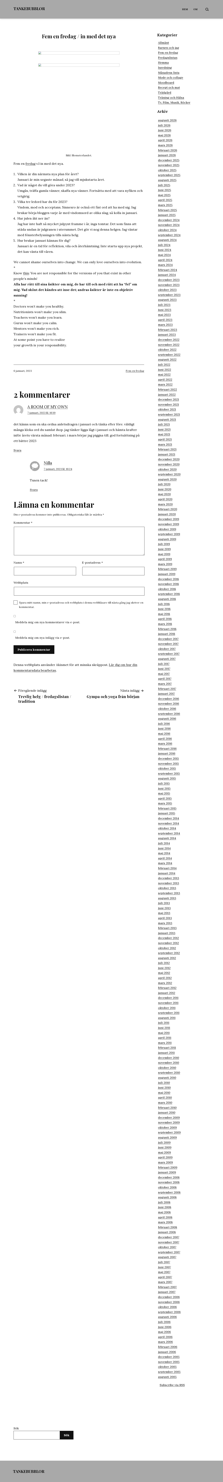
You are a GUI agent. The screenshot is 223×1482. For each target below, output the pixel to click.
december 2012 (168, 938)
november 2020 (169, 464)
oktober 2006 (167, 1307)
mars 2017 (165, 684)
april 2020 (165, 499)
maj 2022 (164, 374)
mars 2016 (165, 743)
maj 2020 (164, 494)
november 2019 (168, 524)
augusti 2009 (167, 1137)
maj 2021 (164, 434)
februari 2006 (167, 1347)
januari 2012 (166, 993)
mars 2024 (165, 265)
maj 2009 (164, 1152)
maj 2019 (164, 554)
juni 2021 (164, 429)
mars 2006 (165, 1342)
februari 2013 (167, 928)
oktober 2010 (167, 1067)
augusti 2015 (167, 778)
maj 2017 (164, 674)
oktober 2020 (167, 469)
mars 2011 (165, 1043)
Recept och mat (169, 87)
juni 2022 (164, 369)
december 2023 (169, 280)
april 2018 (165, 619)
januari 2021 (166, 454)
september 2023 (169, 295)
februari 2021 (167, 449)
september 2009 (169, 1132)
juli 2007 (164, 1262)
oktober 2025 (167, 170)
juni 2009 (164, 1147)
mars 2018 (165, 624)
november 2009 (169, 1122)
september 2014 (169, 833)
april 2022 (165, 379)
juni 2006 (164, 1327)
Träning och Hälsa (171, 97)
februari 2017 (167, 689)
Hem (185, 9)
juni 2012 (164, 968)
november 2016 (168, 703)
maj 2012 (164, 973)
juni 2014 (164, 848)
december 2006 (169, 1297)
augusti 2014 (167, 838)
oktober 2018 (167, 589)
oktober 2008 (167, 1187)
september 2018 (169, 594)
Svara (17, 450)
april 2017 (164, 678)
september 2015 (169, 773)
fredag (30, 164)
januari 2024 (167, 275)
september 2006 (169, 1312)
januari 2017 (166, 693)
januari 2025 (167, 215)
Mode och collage (170, 77)
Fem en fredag (135, 370)
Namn (19, 562)
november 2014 (168, 823)
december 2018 (168, 579)
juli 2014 (164, 843)
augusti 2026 (167, 120)
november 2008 (169, 1182)
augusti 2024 (167, 240)
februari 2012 (167, 988)
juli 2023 (164, 305)
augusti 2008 (167, 1197)
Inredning (165, 67)
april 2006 (165, 1337)
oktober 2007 (167, 1247)
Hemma (163, 62)
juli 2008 (164, 1202)
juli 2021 (164, 424)
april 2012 (165, 978)
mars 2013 (165, 923)
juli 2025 (164, 185)
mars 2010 (165, 1102)
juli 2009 (164, 1142)
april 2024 (165, 260)
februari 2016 (167, 748)
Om (195, 9)
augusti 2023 (167, 300)
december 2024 (169, 220)
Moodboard (166, 82)
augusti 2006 (167, 1317)
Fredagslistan (167, 57)
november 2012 (168, 943)
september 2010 (169, 1072)
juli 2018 (164, 604)
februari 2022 (167, 389)
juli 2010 (164, 1082)
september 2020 (169, 474)
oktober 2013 (167, 888)
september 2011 (168, 1013)
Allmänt (163, 42)
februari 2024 (167, 270)
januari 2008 (167, 1232)
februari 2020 (167, 509)
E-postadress (92, 562)
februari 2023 (167, 330)
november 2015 (168, 763)
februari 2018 (167, 629)
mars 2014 (165, 863)
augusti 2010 (167, 1077)
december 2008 (169, 1177)
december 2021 (168, 399)
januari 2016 (166, 753)
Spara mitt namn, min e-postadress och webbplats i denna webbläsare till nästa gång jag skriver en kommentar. (81, 605)
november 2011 (168, 1003)
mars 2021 (165, 444)
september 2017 (169, 654)
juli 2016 (164, 723)
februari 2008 (167, 1227)
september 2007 (169, 1252)
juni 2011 (164, 1028)
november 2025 (168, 165)
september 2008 (169, 1192)
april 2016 (165, 738)
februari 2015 (167, 808)
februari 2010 (167, 1107)
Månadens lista (168, 72)
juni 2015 (164, 788)
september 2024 (169, 235)
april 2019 (165, 559)
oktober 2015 (167, 768)
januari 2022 (167, 394)
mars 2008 (165, 1222)
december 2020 (169, 459)
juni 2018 (164, 609)
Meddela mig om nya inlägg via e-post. (42, 638)
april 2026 (165, 140)
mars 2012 (165, 983)
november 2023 (169, 285)
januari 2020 (167, 514)
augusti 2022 (167, 359)
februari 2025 (167, 210)
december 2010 (168, 1058)
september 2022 (169, 354)
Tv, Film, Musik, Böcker (174, 102)
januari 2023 (167, 334)
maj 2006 (164, 1332)
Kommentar (23, 522)
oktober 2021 (167, 409)
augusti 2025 (167, 180)
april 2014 (165, 858)
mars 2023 (165, 324)
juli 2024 (164, 245)
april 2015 (165, 798)
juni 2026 (164, 130)
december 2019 (168, 519)
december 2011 (168, 998)
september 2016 (169, 713)
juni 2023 (164, 310)
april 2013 (165, 918)
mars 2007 (165, 1282)
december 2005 (169, 1357)
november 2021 (168, 404)
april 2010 (165, 1097)
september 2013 (169, 893)
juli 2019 (164, 544)
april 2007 (165, 1277)
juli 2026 (164, 125)
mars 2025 (165, 205)
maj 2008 (164, 1212)
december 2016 (168, 698)
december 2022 (168, 339)
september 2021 (169, 414)
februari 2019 (167, 569)
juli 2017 (163, 664)
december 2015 (168, 758)
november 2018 (168, 584)
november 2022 (168, 345)
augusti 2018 (167, 599)
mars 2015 (165, 803)
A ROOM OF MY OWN (47, 406)
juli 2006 (164, 1322)
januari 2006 (167, 1352)
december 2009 (169, 1117)
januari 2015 (166, 813)
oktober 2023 (167, 290)
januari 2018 (166, 634)
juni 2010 (164, 1087)
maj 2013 (164, 913)
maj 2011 (164, 1033)
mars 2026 (165, 145)
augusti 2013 (167, 898)
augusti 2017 (167, 659)
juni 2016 (164, 728)
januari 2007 (166, 1292)
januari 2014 (166, 873)
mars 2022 (165, 384)
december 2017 (168, 639)
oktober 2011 (166, 1008)
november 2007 (168, 1242)
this (26, 273)
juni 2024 (164, 250)
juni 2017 (164, 669)
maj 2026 (164, 135)
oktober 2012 (167, 948)
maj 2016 (164, 733)
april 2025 (165, 200)
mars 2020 (165, 504)
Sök (16, 1428)
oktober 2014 (167, 828)
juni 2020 (164, 489)
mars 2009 (165, 1162)
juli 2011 (163, 1023)
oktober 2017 (167, 649)
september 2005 (169, 1372)
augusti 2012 (167, 958)
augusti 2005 (167, 1377)
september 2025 (169, 175)
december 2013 (168, 878)
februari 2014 (167, 868)
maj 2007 (164, 1272)
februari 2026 (167, 150)
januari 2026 (167, 155)
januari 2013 (166, 933)
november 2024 (169, 225)
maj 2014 (164, 853)
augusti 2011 (166, 1018)
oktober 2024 (167, 230)
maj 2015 (164, 793)
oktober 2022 (167, 349)
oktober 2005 (167, 1367)
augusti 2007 (167, 1257)
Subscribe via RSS (172, 1385)
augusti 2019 (167, 539)
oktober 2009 (167, 1127)
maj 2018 (164, 614)
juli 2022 (164, 364)
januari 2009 (167, 1172)
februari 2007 (167, 1287)
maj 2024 (164, 255)
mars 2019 (165, 564)
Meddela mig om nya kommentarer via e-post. (47, 622)
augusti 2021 (167, 419)
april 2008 (165, 1217)
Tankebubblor (29, 8)
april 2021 (165, 439)
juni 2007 (164, 1267)
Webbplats (21, 582)
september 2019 (169, 534)
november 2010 (168, 1062)
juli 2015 (164, 783)
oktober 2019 (167, 529)
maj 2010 (164, 1092)
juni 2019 (164, 549)
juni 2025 (164, 190)
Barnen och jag (168, 48)
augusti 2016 (167, 718)
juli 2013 (164, 903)
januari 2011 (166, 1052)
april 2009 (165, 1157)
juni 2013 (164, 908)
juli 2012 (164, 963)
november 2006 (169, 1302)
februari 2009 (167, 1167)
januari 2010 (166, 1112)
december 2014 (168, 818)
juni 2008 (164, 1207)
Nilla (48, 462)
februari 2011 (167, 1047)
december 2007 (168, 1237)
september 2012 (169, 953)
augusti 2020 (167, 479)
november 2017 (168, 644)
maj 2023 (164, 315)
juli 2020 (164, 484)
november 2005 (169, 1362)
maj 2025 (164, 195)
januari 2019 (166, 574)
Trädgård (164, 92)
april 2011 (164, 1038)
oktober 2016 (167, 708)
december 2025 (168, 160)
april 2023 (165, 320)
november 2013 (168, 883)
